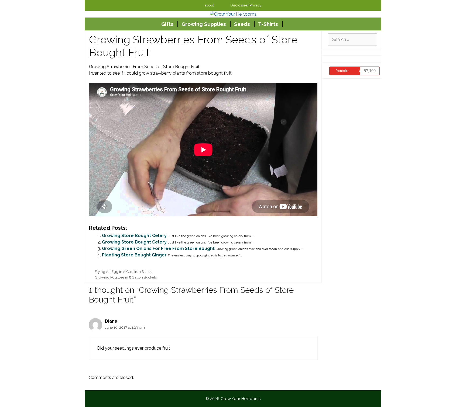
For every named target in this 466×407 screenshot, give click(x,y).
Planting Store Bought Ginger (134, 255)
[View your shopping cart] (288, 24)
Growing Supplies (203, 24)
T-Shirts (268, 24)
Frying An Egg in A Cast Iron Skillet (123, 271)
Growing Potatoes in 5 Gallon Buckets (126, 277)
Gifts (167, 24)
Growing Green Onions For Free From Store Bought (158, 248)
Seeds (242, 24)
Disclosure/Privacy (245, 5)
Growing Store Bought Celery (134, 235)
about (209, 5)
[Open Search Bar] (301, 24)
